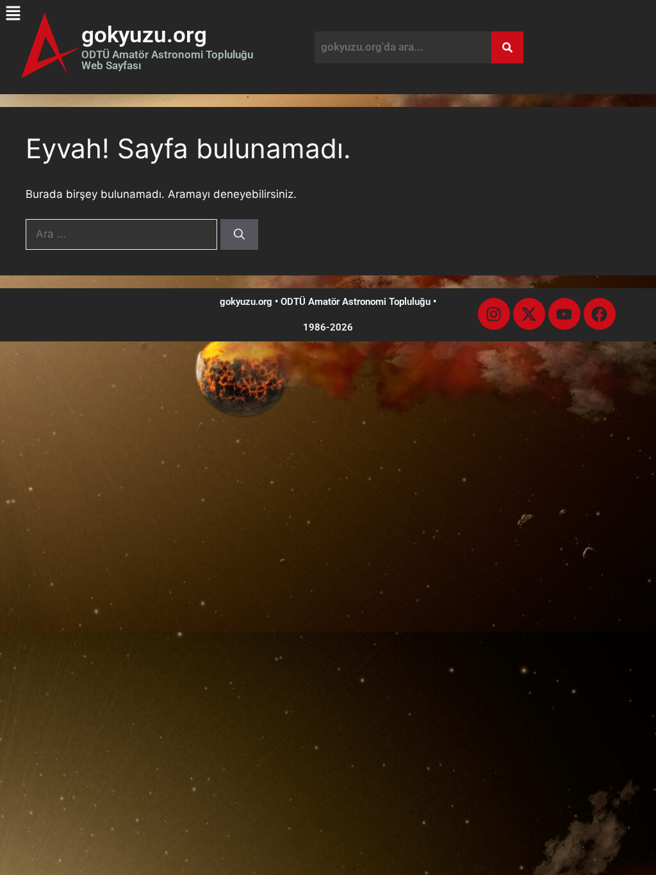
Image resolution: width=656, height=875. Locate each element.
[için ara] (123, 233)
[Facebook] (600, 314)
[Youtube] (564, 314)
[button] (13, 13)
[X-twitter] (529, 314)
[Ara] (239, 234)
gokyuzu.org (144, 35)
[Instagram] (494, 314)
